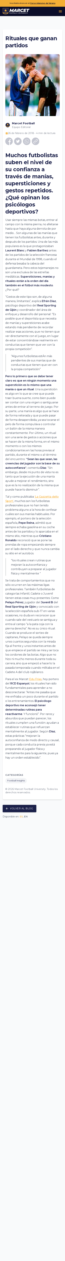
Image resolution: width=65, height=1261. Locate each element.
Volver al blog (21, 808)
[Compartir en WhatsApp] (26, 141)
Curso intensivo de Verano (43, 3)
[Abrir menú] (60, 11)
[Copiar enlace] (35, 141)
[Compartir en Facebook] (9, 141)
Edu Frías (35, 679)
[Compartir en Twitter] (18, 141)
